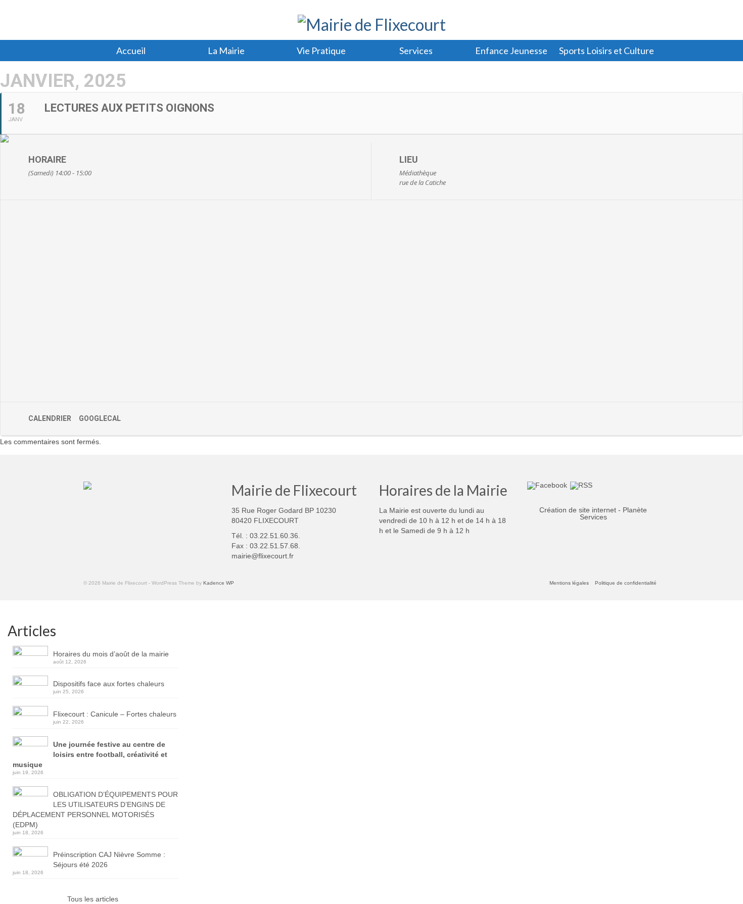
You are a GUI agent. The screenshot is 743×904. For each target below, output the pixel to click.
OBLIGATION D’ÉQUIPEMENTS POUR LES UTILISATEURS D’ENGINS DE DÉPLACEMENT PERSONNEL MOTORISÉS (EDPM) (95, 809)
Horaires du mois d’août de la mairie (111, 654)
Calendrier (49, 418)
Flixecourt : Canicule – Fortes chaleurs (114, 714)
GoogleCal (100, 418)
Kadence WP (218, 583)
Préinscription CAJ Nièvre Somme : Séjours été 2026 (109, 859)
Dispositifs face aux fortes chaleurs (108, 684)
